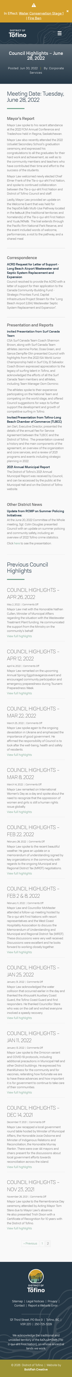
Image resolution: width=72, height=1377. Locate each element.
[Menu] (59, 33)
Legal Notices (35, 1301)
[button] (68, 11)
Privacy (52, 1301)
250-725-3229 (43, 1324)
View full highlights (19, 636)
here (17, 543)
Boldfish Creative (36, 1369)
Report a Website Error (43, 1305)
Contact (19, 1305)
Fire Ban (34, 18)
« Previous (30, 1243)
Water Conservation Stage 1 (41, 13)
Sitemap (17, 1301)
